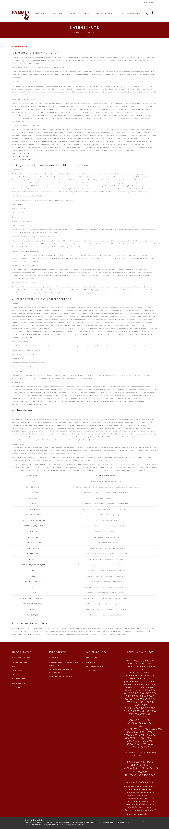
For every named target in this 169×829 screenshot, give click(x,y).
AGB (14, 666)
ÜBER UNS (53, 658)
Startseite (77, 32)
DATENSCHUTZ (18, 683)
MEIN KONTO (91, 658)
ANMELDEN (91, 662)
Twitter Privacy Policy (22, 159)
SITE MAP (16, 687)
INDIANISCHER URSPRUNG (60, 676)
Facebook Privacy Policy (23, 153)
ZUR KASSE (91, 670)
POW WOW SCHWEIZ (21, 658)
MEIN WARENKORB (94, 666)
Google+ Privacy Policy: (23, 156)
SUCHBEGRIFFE (18, 679)
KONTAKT (16, 675)
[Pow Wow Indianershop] (21, 15)
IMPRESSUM (17, 670)
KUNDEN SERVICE (19, 662)
